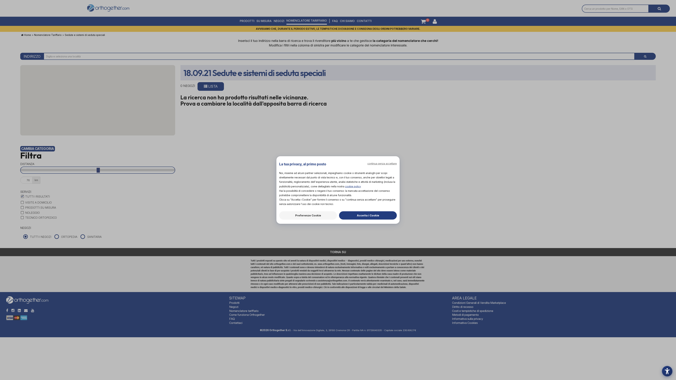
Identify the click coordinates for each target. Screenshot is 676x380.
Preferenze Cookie (308, 215)
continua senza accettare (382, 163)
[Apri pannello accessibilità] (667, 371)
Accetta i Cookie (368, 215)
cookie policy (353, 186)
